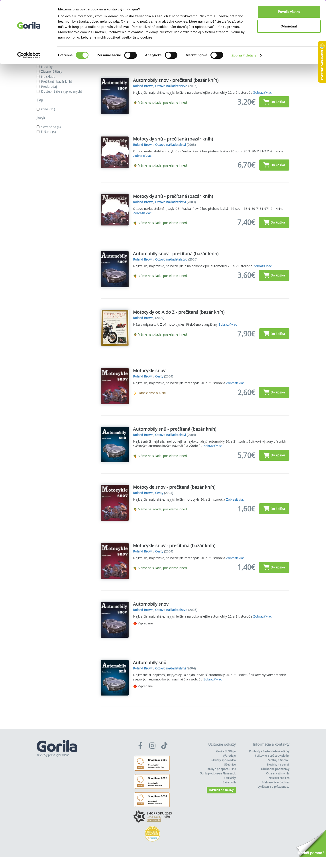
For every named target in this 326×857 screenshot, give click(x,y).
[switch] (130, 55)
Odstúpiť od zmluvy (221, 790)
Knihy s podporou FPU (222, 769)
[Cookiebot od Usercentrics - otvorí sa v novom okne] (28, 55)
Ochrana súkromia (277, 773)
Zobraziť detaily (244, 55)
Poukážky (230, 778)
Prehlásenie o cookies (275, 782)
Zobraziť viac (262, 92)
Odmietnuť (289, 26)
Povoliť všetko (289, 12)
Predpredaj (49, 86)
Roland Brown (143, 86)
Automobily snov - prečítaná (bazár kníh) (176, 80)
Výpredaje (229, 756)
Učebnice (230, 764)
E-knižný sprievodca (223, 760)
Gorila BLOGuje (226, 751)
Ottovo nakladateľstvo (171, 86)
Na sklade (48, 76)
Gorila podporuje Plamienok (218, 773)
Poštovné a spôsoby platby (272, 756)
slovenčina (51, 127)
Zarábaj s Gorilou (278, 760)
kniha (48, 109)
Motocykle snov (149, 370)
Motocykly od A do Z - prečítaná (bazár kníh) (179, 312)
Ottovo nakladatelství (170, 144)
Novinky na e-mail (278, 764)
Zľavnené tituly (51, 71)
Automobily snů (149, 662)
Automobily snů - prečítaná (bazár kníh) (174, 429)
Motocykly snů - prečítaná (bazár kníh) (173, 139)
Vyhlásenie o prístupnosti (273, 787)
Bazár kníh (229, 782)
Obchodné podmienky (275, 769)
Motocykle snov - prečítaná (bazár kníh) (174, 487)
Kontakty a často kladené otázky (269, 751)
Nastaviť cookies (279, 778)
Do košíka (278, 102)
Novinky (47, 66)
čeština (48, 132)
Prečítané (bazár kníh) (56, 81)
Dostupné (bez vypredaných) (61, 91)
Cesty (159, 376)
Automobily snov (151, 604)
